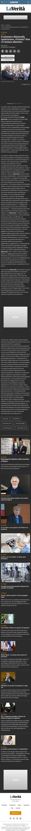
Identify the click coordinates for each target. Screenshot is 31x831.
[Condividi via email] (14, 51)
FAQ (12, 808)
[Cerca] (6, 2)
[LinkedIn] (20, 818)
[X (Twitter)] (14, 818)
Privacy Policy (9, 828)
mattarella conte (6, 423)
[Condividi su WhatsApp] (10, 51)
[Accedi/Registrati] (28, 2)
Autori (19, 805)
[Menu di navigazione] (2, 2)
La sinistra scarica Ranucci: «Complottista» (14, 749)
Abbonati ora (15, 813)
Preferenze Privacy (23, 828)
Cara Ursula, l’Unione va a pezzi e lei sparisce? (15, 628)
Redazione (26, 805)
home (2, 25)
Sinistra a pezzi (5, 496)
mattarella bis (16, 418)
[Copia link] (18, 51)
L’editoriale (12, 805)
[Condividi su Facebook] (2, 51)
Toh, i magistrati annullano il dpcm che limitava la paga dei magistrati (13, 717)
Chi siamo (4, 805)
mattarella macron (22, 428)
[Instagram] (17, 818)
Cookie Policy (15, 828)
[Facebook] (10, 818)
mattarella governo (7, 428)
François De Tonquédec (8, 47)
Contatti (18, 808)
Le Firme (8, 25)
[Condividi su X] (6, 51)
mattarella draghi (20, 423)
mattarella (5, 418)
